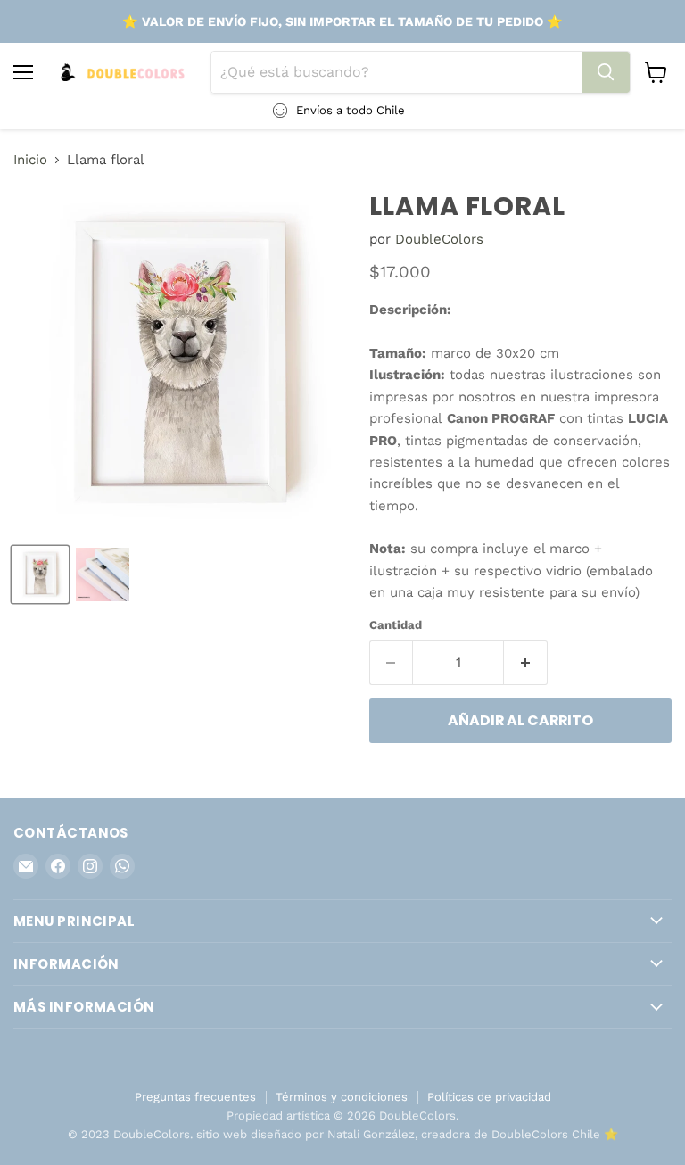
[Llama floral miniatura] (40, 574)
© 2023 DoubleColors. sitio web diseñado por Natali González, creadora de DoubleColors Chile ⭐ (343, 1134)
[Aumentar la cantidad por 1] (526, 662)
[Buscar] (606, 72)
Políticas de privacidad (489, 1096)
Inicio (30, 160)
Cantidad (395, 625)
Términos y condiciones (342, 1096)
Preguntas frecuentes (195, 1096)
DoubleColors (439, 239)
